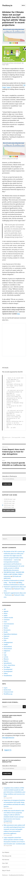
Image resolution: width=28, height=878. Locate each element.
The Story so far (6, 856)
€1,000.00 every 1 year (9, 499)
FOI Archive (5, 859)
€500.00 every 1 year (9, 501)
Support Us (5, 867)
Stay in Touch (6, 870)
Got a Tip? (5, 863)
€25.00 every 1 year (9, 507)
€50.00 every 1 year (9, 505)
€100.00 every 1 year (9, 503)
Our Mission (5, 852)
